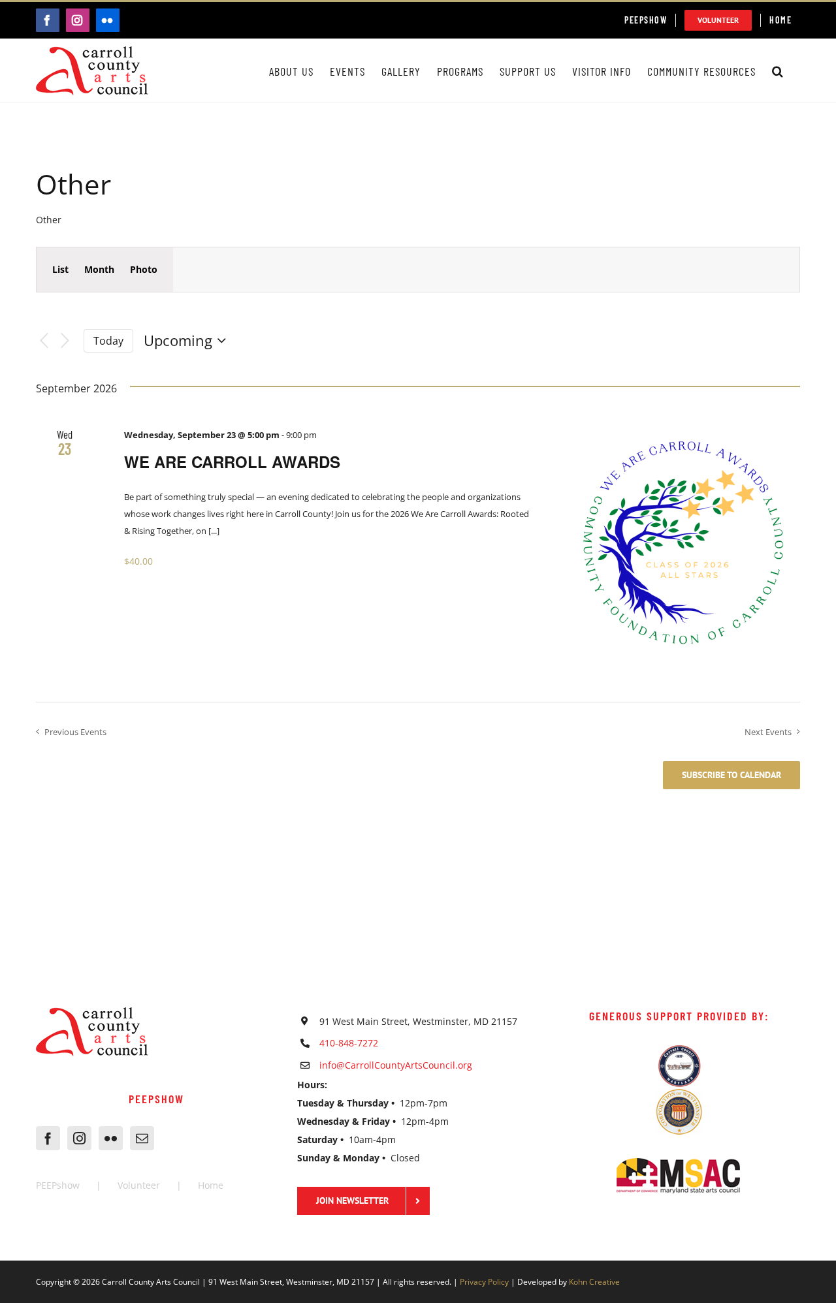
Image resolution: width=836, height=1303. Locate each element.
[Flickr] (111, 1138)
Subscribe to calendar (731, 775)
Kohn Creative (594, 1281)
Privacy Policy (484, 1281)
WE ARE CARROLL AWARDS (232, 461)
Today (108, 341)
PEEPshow (58, 1185)
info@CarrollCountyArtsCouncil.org (395, 1065)
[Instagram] (79, 1138)
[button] (778, 70)
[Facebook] (48, 1138)
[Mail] (142, 1138)
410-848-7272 (348, 1043)
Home (210, 1185)
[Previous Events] (44, 341)
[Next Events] (65, 341)
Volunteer (139, 1185)
